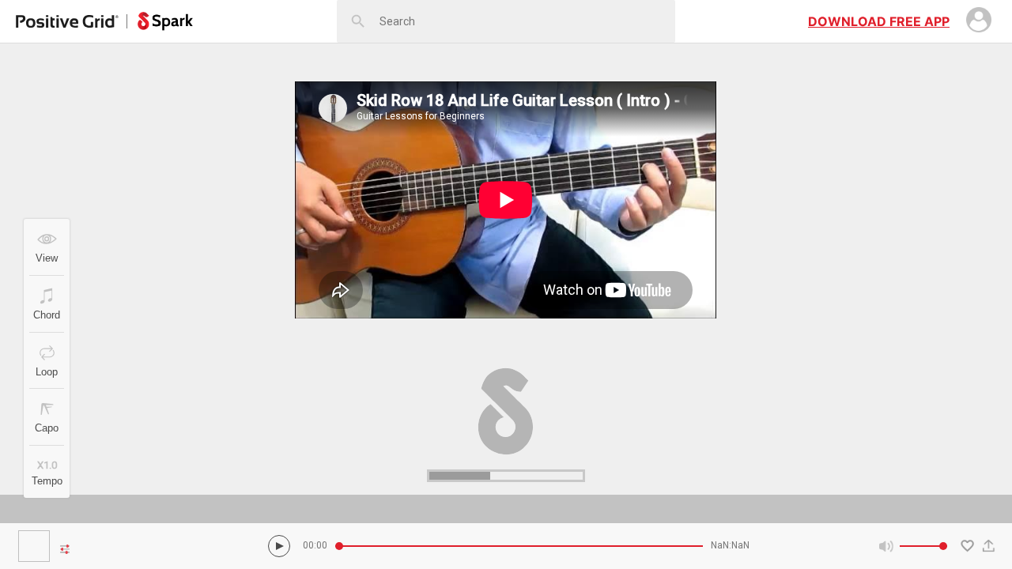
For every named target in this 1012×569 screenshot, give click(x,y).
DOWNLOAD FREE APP (879, 21)
